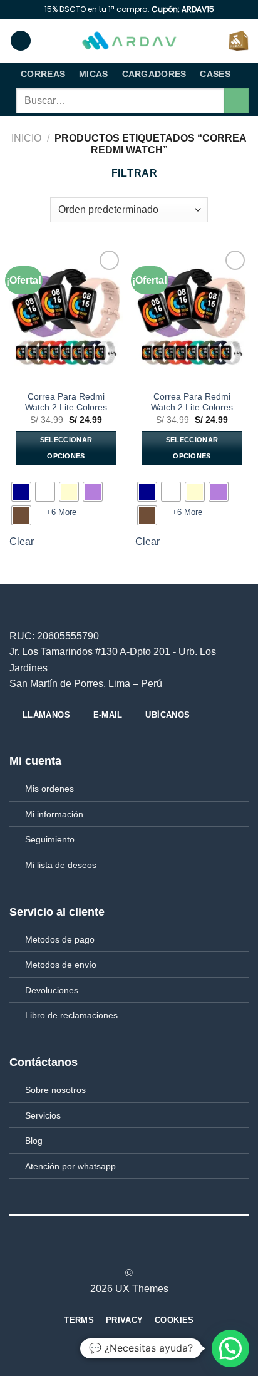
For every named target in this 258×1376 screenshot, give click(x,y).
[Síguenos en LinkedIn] (152, 1250)
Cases (215, 74)
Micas (93, 74)
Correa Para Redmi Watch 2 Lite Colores (66, 402)
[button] (230, 1348)
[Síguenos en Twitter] (137, 1250)
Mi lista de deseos (60, 865)
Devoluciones (51, 990)
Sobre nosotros (55, 1090)
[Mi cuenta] (213, 40)
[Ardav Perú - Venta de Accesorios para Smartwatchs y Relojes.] (129, 41)
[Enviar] (236, 100)
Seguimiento (50, 839)
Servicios (43, 1115)
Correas (43, 74)
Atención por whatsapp (70, 1166)
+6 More (61, 512)
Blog (34, 1140)
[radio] (21, 491)
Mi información (54, 814)
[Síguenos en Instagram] (121, 1250)
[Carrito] (239, 40)
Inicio (26, 138)
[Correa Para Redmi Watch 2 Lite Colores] (66, 315)
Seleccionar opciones (66, 448)
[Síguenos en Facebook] (106, 1250)
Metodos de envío (60, 965)
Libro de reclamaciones (71, 1015)
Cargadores (154, 74)
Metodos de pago (60, 939)
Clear (21, 541)
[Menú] (21, 41)
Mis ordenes (49, 789)
